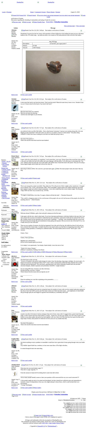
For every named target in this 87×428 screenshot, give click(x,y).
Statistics (4, 196)
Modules (3, 160)
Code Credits (52, 423)
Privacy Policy (6, 185)
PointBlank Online (4, 183)
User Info (3, 202)
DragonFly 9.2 (41, 426)
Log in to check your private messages (69, 15)
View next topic (80, 26)
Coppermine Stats (4, 252)
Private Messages (3, 187)
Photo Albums (50, 12)
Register (9, 12)
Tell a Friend (5, 164)
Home (32, 12)
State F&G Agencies (4, 194)
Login (3, 12)
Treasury (4, 163)
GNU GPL (45, 423)
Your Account (6, 198)
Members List (6, 175)
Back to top (14, 94)
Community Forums (40, 12)
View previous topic (69, 26)
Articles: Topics (6, 169)
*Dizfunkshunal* (52, 426)
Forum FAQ (22, 15)
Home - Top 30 (6, 161)
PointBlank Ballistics (4, 180)
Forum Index (49, 22)
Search (34, 15)
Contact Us (5, 171)
